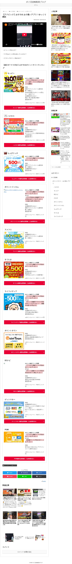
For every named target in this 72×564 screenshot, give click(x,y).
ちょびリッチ (58, 209)
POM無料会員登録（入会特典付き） (24, 459)
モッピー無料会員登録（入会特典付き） (24, 108)
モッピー (56, 191)
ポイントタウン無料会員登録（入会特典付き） (24, 352)
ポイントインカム (59, 205)
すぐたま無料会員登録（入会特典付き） (24, 283)
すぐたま (56, 213)
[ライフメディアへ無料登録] (14, 309)
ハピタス (56, 187)
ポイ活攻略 (54, 177)
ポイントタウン (58, 202)
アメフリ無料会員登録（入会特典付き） (24, 251)
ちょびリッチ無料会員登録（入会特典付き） (24, 179)
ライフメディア (58, 216)
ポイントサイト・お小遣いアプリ (10, 465)
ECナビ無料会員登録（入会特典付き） (25, 391)
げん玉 (56, 198)
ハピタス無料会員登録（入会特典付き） (24, 145)
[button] (69, 167)
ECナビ (56, 194)
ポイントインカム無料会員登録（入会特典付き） (24, 221)
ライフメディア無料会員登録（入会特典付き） (24, 322)
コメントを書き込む (24, 552)
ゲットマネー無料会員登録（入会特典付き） (24, 421)
